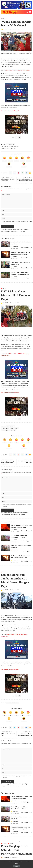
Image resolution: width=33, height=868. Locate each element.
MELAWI (4, 18)
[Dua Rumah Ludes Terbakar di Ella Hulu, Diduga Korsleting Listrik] (5, 254)
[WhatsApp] (22, 172)
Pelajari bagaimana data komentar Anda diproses (13, 231)
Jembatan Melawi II (13, 703)
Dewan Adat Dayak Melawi (10, 428)
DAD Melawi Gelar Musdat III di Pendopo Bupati (18, 70)
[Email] (29, 172)
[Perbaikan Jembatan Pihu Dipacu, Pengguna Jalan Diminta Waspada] (5, 275)
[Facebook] (10, 172)
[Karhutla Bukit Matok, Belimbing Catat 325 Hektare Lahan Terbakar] (5, 527)
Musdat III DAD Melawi (9, 148)
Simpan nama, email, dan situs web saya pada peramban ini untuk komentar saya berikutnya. (17, 222)
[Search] (27, 12)
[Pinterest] (18, 172)
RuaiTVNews (6, 29)
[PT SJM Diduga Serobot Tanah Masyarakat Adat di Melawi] (5, 538)
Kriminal (4, 843)
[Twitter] (14, 172)
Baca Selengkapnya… (25, 247)
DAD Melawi (11, 144)
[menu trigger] (30, 12)
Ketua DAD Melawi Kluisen (10, 146)
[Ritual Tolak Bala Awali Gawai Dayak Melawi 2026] (5, 244)
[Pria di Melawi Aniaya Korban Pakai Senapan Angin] (5, 264)
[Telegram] (26, 172)
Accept (16, 866)
